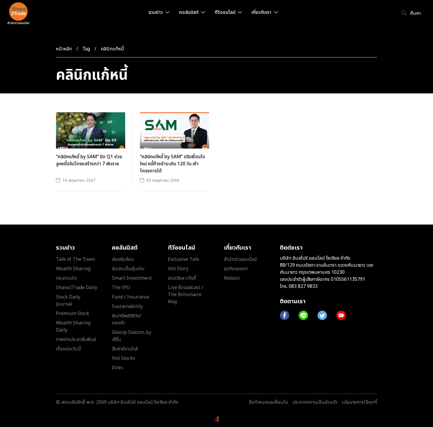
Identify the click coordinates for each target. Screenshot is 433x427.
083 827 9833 (303, 286)
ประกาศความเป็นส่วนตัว (314, 402)
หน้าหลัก (64, 48)
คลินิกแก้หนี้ (112, 48)
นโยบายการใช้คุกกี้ (359, 402)
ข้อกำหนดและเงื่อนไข (268, 402)
